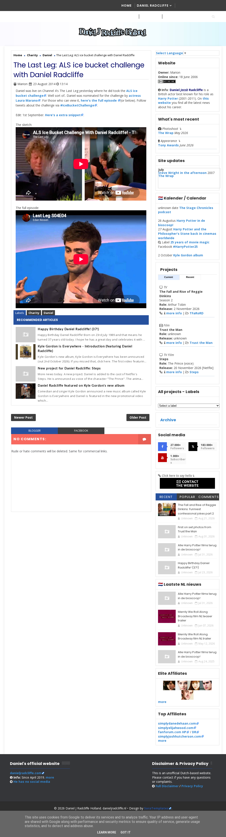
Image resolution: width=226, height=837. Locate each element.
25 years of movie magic (189, 242)
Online (170, 16)
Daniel (48, 313)
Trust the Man (201, 343)
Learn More (106, 832)
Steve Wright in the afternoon (182, 173)
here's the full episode (99, 100)
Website (148, 16)
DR (194, 732)
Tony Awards (168, 145)
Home (126, 5)
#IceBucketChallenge (77, 105)
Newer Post (23, 417)
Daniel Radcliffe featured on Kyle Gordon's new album (81, 385)
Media (126, 16)
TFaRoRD (196, 313)
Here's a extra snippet (63, 115)
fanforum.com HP (172, 732)
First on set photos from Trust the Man (194, 529)
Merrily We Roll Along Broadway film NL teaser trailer (195, 616)
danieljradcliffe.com (25, 773)
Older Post (138, 417)
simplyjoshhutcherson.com (179, 736)
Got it (126, 832)
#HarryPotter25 (185, 246)
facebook (81, 430)
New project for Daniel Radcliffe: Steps (69, 368)
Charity (33, 313)
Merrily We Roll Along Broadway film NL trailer (194, 636)
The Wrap (165, 133)
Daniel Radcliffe (152, 5)
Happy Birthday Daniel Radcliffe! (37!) (68, 329)
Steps (194, 372)
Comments (208, 497)
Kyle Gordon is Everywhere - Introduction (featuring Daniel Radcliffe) (85, 349)
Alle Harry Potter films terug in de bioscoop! (197, 547)
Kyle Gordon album (188, 255)
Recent (190, 277)
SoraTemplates (156, 808)
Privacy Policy (192, 786)
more (162, 702)
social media (31, 781)
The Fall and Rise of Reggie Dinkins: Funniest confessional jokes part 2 (197, 509)
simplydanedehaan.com (177, 723)
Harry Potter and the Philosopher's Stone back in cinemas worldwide (187, 233)
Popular (187, 497)
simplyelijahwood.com (175, 728)
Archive (168, 420)
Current (168, 277)
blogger (34, 430)
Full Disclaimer (167, 786)
